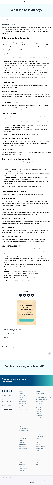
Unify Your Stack (39, 413)
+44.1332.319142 (7, 397)
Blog (19, 460)
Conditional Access (22, 401)
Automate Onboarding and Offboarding (43, 397)
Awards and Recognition (40, 446)
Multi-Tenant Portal (22, 438)
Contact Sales (7, 341)
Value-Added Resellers (23, 448)
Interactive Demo (22, 464)
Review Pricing (8, 409)
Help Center (38, 460)
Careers (37, 442)
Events (20, 456)
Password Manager (22, 411)
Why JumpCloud (39, 415)
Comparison (38, 417)
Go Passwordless (39, 403)
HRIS (19, 407)
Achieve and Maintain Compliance (42, 393)
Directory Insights (22, 405)
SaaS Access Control (22, 417)
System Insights (21, 426)
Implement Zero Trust (40, 405)
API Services (21, 393)
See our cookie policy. (43, 480)
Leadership (38, 438)
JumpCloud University (23, 468)
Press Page (38, 444)
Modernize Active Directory (41, 407)
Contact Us (38, 450)
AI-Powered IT (38, 395)
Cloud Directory (22, 395)
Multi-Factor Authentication (24, 409)
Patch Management (22, 413)
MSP (19, 436)
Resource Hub (21, 453)
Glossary (37, 462)
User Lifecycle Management (24, 430)
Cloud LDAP (21, 397)
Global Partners (21, 442)
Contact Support (39, 456)
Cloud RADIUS (21, 399)
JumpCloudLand (22, 470)
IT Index (3, 19)
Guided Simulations (8, 333)
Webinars (20, 458)
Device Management (22, 403)
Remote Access (21, 415)
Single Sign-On (21, 424)
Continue (32, 482)
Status (37, 464)
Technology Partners (22, 444)
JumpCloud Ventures (39, 448)
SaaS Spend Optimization (23, 422)
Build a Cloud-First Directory (41, 399)
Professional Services (40, 458)
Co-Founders (38, 440)
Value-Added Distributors (23, 446)
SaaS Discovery (21, 420)
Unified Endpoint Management (24, 428)
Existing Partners (22, 440)
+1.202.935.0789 (9, 393)
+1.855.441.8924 (7, 395)
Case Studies (21, 466)
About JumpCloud (39, 436)
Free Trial (5, 337)
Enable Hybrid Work (39, 401)
